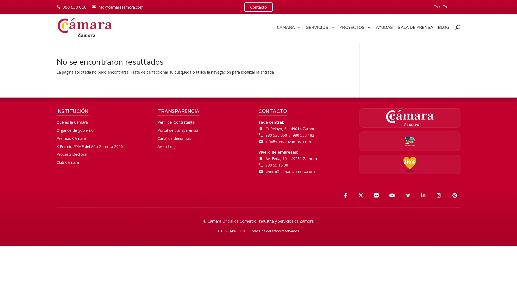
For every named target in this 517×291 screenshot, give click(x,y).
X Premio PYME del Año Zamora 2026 (90, 146)
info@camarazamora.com (121, 7)
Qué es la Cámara (72, 122)
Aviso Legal (167, 146)
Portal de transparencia (178, 130)
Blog (443, 27)
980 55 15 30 (277, 165)
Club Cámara (68, 162)
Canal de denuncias (174, 138)
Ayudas (384, 27)
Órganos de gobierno (75, 130)
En (444, 7)
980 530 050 (74, 7)
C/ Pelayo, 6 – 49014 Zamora (291, 128)
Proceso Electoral (72, 154)
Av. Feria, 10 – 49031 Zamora (291, 158)
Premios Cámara (71, 138)
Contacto (258, 7)
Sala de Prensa (415, 27)
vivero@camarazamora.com (290, 171)
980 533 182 (303, 135)
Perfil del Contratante (176, 122)
